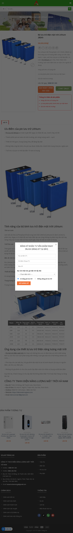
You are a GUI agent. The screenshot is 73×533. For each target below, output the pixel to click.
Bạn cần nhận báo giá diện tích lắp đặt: (29, 271)
